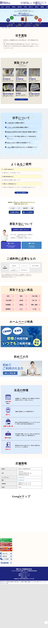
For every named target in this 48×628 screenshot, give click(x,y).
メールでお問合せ (29, 212)
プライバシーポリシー (43, 581)
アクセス (32, 581)
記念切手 (32, 78)
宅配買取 (25, 581)
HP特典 (25, 6)
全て (3, 78)
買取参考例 (20, 6)
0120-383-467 (21, 477)
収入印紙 (19, 93)
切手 (9, 78)
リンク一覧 (6, 583)
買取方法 (36, 6)
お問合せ (38, 581)
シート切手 (6, 78)
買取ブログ (31, 6)
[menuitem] (2, 7)
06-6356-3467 (21, 480)
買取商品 (13, 6)
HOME (2, 6)
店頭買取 (22, 581)
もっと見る (21, 99)
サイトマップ (2, 583)
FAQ (35, 581)
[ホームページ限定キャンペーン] (21, 336)
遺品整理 (29, 581)
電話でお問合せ (15, 212)
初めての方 (8, 6)
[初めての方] (21, 368)
